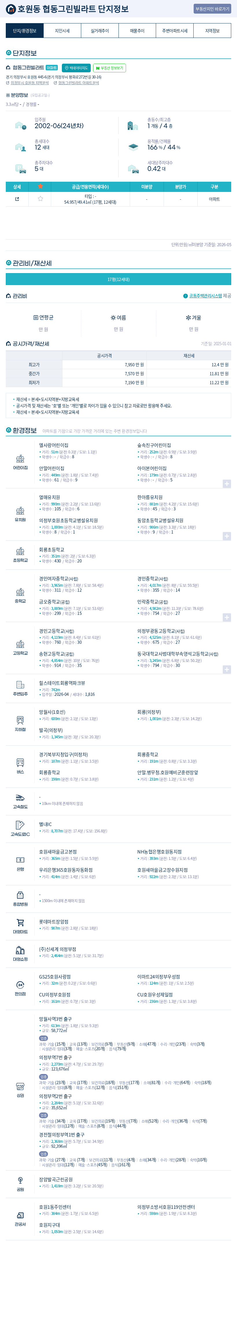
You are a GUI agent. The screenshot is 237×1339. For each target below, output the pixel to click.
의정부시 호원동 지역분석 (30, 82)
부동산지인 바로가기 (212, 9)
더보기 (227, 483)
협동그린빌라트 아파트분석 (78, 82)
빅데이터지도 (79, 67)
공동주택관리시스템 (205, 296)
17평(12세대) (119, 279)
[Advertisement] (118, 1280)
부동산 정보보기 (112, 67)
